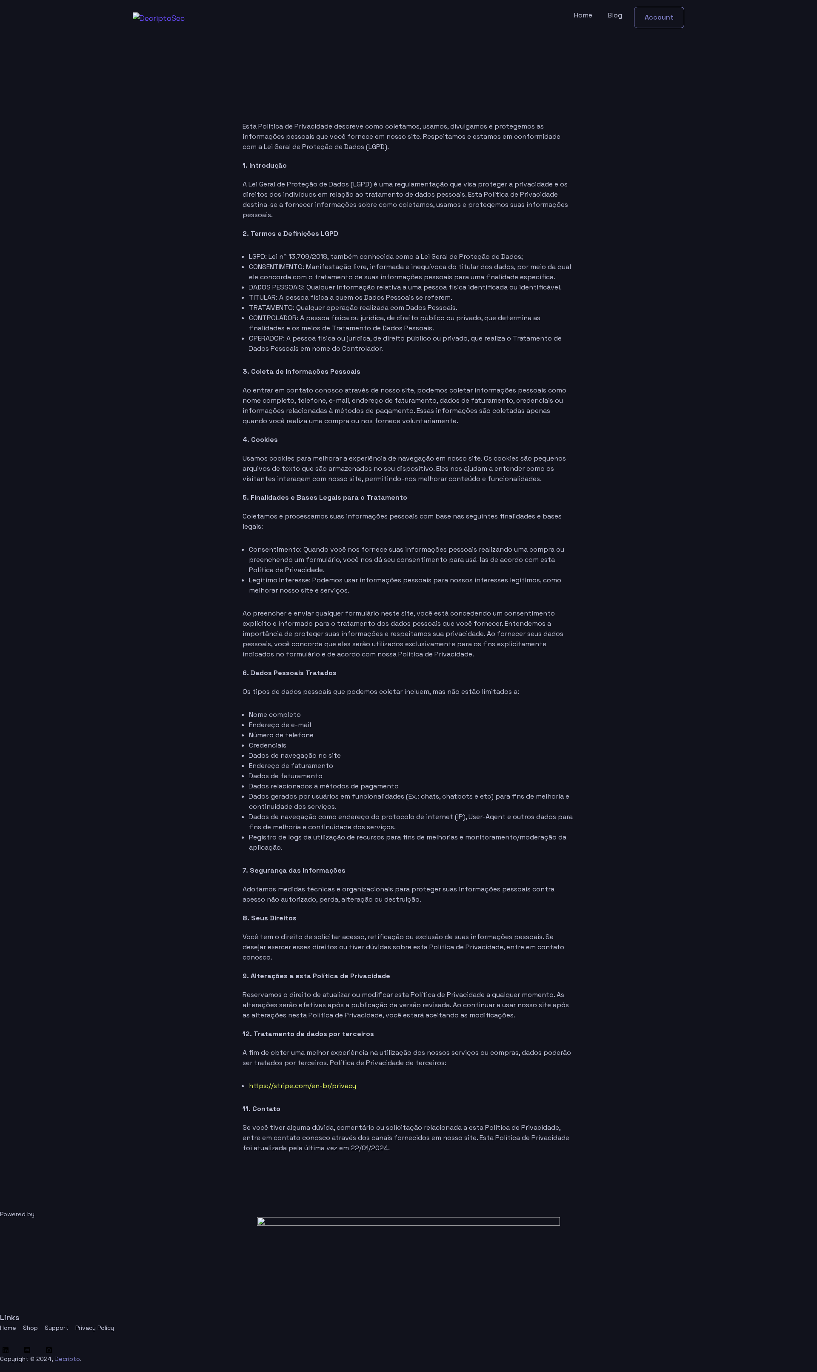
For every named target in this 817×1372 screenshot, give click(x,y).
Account (659, 17)
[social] (7, 1350)
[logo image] (159, 17)
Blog (615, 15)
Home (583, 15)
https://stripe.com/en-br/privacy (302, 1085)
